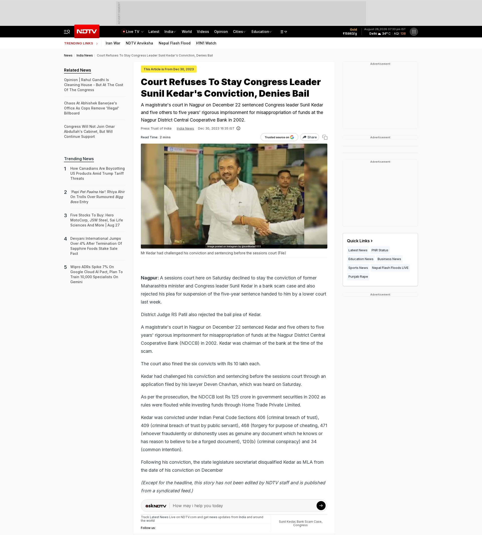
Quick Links (358, 240)
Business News (389, 259)
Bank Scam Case (309, 521)
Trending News (79, 158)
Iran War (113, 43)
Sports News (358, 268)
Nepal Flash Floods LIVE (390, 268)
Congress (300, 525)
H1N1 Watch (206, 43)
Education (260, 31)
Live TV (133, 31)
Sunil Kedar (287, 521)
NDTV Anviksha (139, 43)
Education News (361, 259)
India (168, 31)
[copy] (325, 137)
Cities (238, 31)
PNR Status (380, 250)
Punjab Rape (358, 276)
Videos (203, 31)
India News (185, 128)
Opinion (221, 31)
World (187, 31)
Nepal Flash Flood (175, 43)
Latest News (358, 250)
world (150, 520)
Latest (153, 31)
